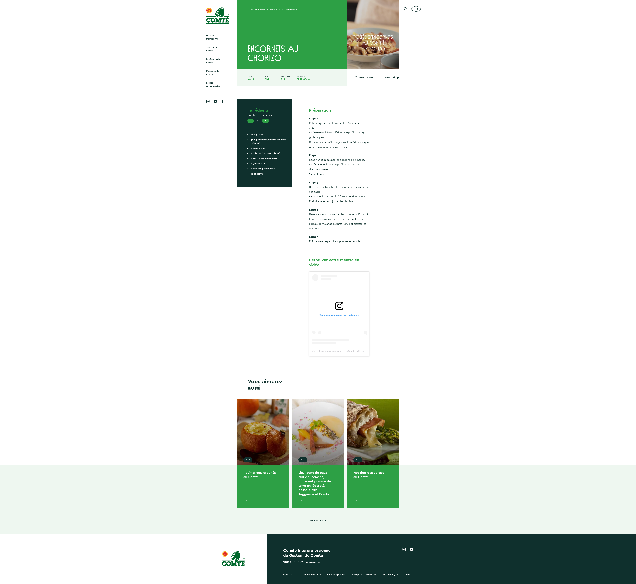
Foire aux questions (336, 574)
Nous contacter (313, 562)
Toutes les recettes (318, 520)
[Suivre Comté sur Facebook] (222, 101)
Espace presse (290, 574)
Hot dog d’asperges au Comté (368, 474)
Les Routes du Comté (213, 61)
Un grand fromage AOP (212, 37)
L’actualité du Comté (212, 73)
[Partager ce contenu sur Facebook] (394, 77)
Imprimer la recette (366, 78)
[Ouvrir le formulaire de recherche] (405, 9)
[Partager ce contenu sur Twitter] (398, 77)
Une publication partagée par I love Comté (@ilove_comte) (342, 351)
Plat (266, 79)
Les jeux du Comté (312, 574)
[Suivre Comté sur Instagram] (208, 101)
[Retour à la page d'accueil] (217, 15)
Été (283, 79)
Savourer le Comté (211, 49)
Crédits (408, 574)
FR (415, 9)
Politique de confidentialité (364, 574)
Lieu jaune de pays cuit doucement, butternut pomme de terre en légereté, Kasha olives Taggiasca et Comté (314, 483)
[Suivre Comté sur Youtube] (215, 101)
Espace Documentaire (213, 84)
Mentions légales (391, 574)
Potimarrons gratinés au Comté (259, 474)
